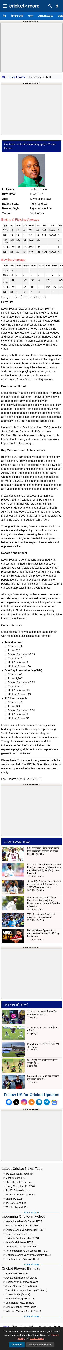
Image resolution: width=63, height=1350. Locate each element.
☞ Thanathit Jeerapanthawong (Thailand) (25, 1290)
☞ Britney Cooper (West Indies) (20, 1306)
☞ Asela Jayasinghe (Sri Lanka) (20, 1277)
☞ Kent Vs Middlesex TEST (18, 1242)
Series (32, 1326)
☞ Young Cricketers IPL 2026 (19, 1186)
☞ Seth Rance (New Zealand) (19, 1302)
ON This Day (44, 1326)
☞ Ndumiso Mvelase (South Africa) (22, 1311)
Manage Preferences (40, 1344)
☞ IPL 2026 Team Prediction (18, 1173)
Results (57, 1326)
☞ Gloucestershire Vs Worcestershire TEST (27, 1254)
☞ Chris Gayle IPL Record (17, 1182)
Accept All (17, 1344)
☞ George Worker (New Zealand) (21, 1281)
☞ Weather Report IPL (15, 1207)
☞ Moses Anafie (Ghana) (16, 1294)
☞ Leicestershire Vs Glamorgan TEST (24, 1229)
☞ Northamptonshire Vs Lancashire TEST (26, 1250)
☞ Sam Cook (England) (15, 1273)
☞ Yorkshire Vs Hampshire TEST (21, 1238)
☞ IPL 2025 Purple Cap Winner (19, 1194)
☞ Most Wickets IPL (14, 1177)
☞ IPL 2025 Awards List (15, 1190)
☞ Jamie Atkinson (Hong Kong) (20, 1286)
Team (23, 1326)
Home (6, 1326)
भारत (30, 15)
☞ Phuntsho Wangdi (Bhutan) (19, 1298)
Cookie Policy (37, 1338)
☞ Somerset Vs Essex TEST (19, 1234)
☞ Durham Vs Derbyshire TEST (20, 1246)
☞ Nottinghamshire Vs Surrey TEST (22, 1221)
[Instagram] (24, 1102)
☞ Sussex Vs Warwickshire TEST (21, 1225)
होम (4, 15)
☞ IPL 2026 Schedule (14, 1202)
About (14, 1326)
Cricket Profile (17, 77)
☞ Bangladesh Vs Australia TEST (21, 1259)
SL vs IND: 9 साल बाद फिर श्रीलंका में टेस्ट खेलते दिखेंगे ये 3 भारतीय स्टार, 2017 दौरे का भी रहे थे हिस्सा (44, 884)
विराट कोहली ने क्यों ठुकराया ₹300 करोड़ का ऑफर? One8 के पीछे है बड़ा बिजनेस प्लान (43, 933)
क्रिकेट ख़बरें (17, 15)
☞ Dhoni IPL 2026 (12, 1198)
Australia (45, 15)
